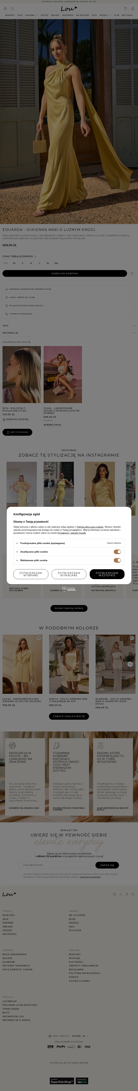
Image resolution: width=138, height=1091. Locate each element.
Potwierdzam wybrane (31, 574)
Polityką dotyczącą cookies (90, 527)
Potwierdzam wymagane (69, 574)
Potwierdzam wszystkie (107, 574)
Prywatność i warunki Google (72, 533)
